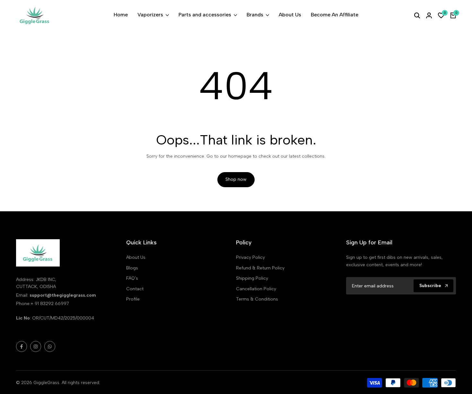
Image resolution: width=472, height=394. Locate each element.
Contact (135, 289)
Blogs (132, 268)
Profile (133, 299)
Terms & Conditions (257, 299)
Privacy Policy (250, 257)
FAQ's (132, 278)
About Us (135, 257)
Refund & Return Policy (260, 268)
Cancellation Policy (256, 289)
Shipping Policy (252, 278)
